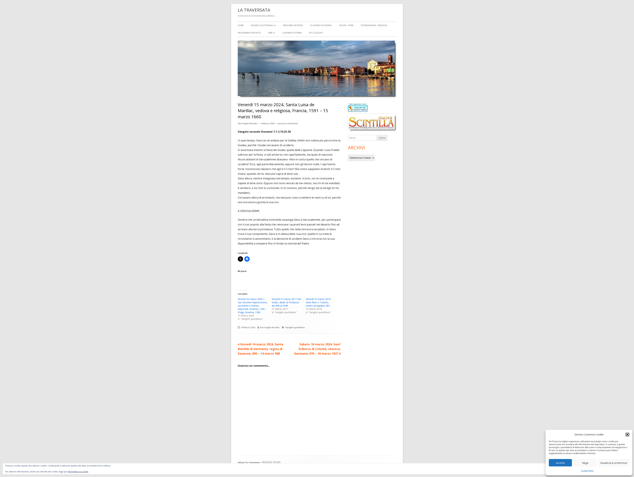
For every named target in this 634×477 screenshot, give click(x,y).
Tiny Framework (252, 462)
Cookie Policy (587, 470)
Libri (270, 32)
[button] (627, 434)
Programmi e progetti (249, 32)
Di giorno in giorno (321, 25)
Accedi (277, 462)
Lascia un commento (287, 123)
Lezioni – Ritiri (346, 25)
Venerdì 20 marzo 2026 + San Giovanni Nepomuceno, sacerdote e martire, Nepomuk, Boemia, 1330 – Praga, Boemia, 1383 (253, 305)
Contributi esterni (292, 32)
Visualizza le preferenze (613, 462)
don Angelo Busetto (247, 123)
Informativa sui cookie (78, 471)
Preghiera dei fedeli (293, 25)
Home (241, 25)
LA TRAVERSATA (254, 10)
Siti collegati (316, 32)
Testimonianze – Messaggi (374, 25)
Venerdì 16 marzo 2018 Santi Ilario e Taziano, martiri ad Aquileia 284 (318, 302)
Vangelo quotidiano (262, 25)
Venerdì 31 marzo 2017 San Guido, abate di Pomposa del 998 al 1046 (286, 302)
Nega (585, 462)
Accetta (560, 462)
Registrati (267, 462)
